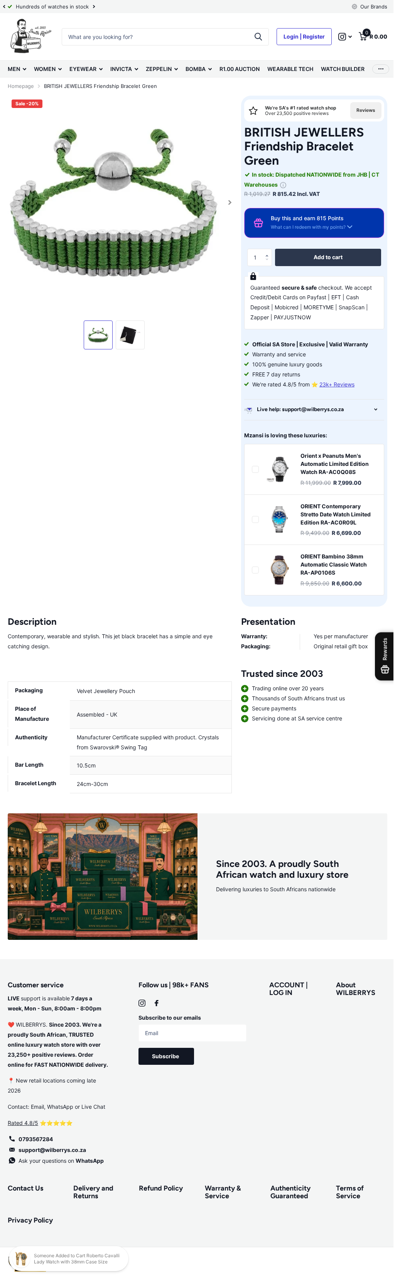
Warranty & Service (220, 1190)
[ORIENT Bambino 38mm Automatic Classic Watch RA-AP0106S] (276, 570)
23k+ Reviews (333, 384)
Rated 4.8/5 (23, 1121)
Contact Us (25, 1186)
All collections (17, 69)
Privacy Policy (30, 1218)
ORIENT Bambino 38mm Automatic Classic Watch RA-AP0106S (330, 564)
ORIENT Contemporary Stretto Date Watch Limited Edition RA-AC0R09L (332, 514)
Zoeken (252, 37)
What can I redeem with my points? (304, 227)
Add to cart (323, 257)
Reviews (360, 110)
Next (94, 7)
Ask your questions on (61, 1158)
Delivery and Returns (93, 1190)
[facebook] (155, 1001)
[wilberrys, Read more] (339, 37)
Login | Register (298, 36)
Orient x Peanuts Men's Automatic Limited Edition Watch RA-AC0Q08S (331, 463)
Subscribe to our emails (168, 1015)
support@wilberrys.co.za (52, 1148)
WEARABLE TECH (290, 69)
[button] (265, 251)
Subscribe (165, 1054)
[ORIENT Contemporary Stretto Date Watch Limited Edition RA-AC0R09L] (276, 519)
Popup (280, 184)
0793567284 (36, 1137)
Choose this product (251, 469)
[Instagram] (140, 1001)
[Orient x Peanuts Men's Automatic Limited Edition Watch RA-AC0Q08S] (276, 469)
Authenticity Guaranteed (287, 1190)
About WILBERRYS (351, 987)
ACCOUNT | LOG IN (285, 987)
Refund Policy (159, 1186)
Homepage (21, 86)
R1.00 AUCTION (239, 69)
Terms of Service (345, 1190)
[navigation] (4, 6)
